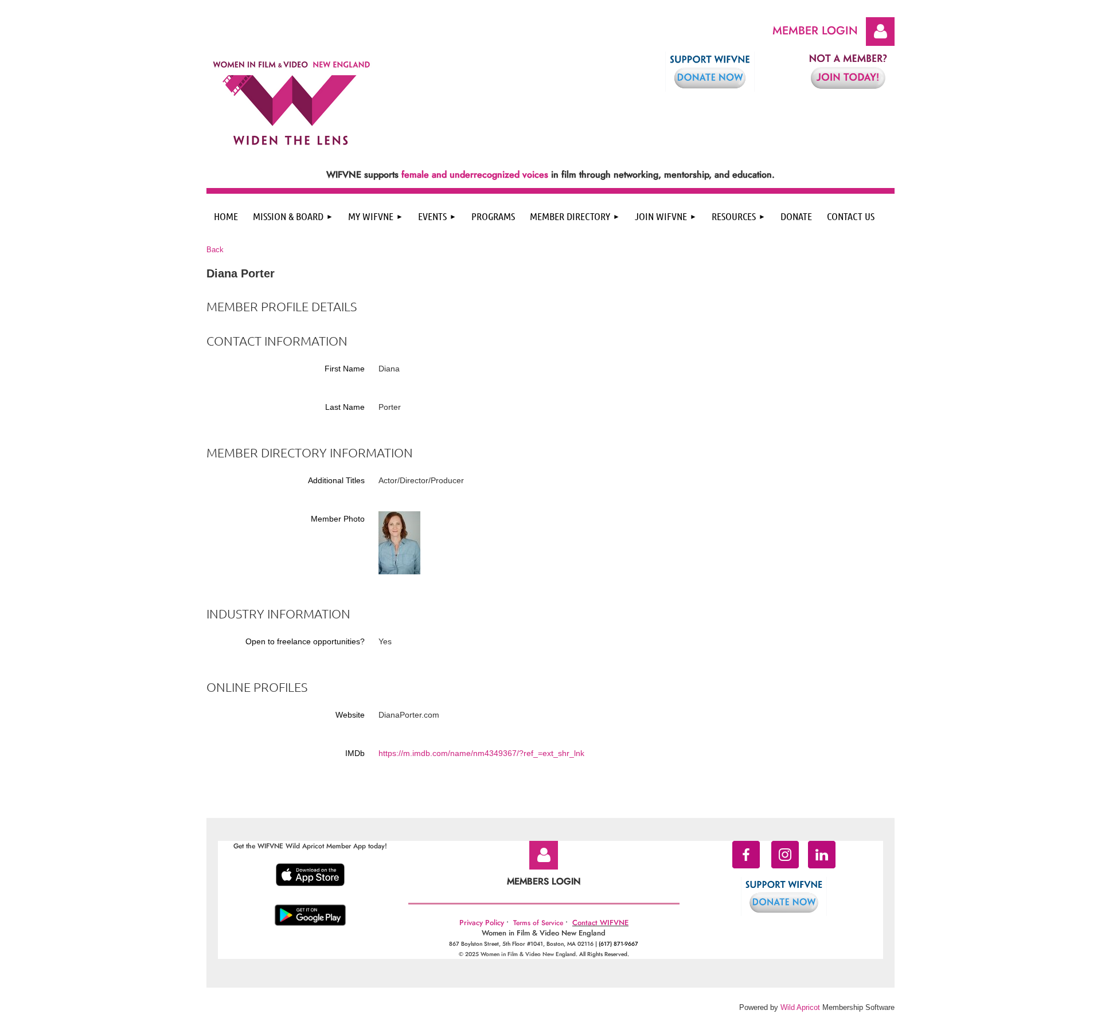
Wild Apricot (800, 1007)
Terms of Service (538, 923)
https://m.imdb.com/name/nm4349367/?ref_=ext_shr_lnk (481, 753)
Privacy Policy (481, 922)
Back (215, 249)
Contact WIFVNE (600, 922)
